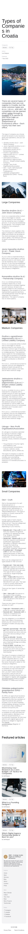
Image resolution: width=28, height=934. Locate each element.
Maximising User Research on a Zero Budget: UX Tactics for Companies (12, 771)
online (10, 113)
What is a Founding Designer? (11, 803)
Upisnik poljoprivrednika (7, 723)
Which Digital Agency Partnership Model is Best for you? (11, 835)
